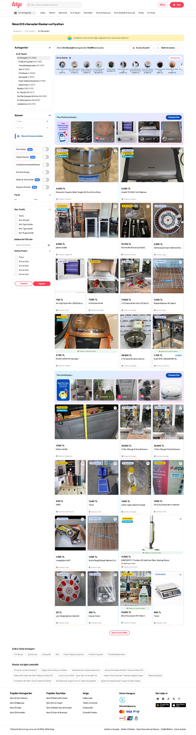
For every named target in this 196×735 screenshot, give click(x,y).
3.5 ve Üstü (24, 266)
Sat (179, 4)
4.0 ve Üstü (24, 270)
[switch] (45, 149)
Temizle (23, 283)
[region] (119, 67)
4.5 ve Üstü (24, 274)
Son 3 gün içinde (26, 224)
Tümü (21, 216)
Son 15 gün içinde (26, 233)
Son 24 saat (24, 220)
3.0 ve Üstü (24, 261)
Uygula (42, 283)
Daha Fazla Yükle (119, 633)
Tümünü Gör (175, 58)
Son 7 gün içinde (26, 229)
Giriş (162, 4)
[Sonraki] (182, 67)
